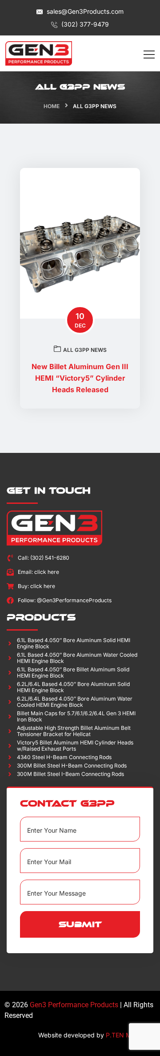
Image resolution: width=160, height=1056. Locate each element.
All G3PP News (85, 350)
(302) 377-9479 (84, 24)
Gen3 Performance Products (74, 1005)
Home (52, 106)
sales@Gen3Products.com (84, 11)
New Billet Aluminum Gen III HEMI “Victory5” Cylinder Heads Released (80, 378)
